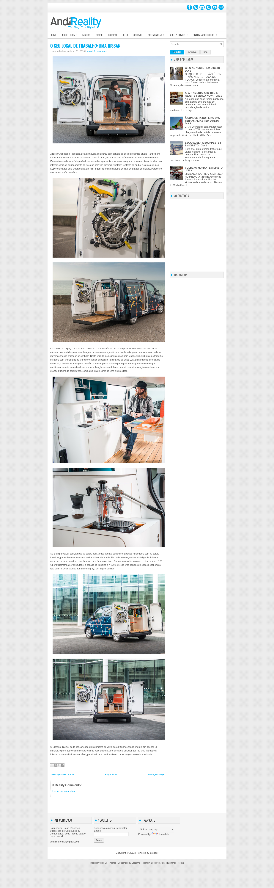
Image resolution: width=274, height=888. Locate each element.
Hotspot (112, 35)
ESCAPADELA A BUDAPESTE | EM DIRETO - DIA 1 (203, 144)
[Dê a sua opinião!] (55, 765)
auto (89, 51)
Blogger (154, 852)
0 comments (100, 51)
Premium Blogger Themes (154, 863)
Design (99, 35)
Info (205, 52)
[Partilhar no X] (59, 765)
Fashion (86, 35)
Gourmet (137, 35)
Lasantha (136, 863)
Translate (164, 834)
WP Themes (110, 863)
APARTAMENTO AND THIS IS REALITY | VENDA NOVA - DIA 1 (203, 94)
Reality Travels (179, 35)
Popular (177, 52)
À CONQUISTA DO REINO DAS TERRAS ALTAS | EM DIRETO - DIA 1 (203, 121)
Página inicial (111, 774)
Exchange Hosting (175, 863)
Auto (125, 35)
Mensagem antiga (156, 774)
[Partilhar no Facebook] (62, 765)
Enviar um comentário (64, 791)
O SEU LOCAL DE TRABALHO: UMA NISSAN (85, 45)
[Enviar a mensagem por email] (52, 765)
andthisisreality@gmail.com (65, 841)
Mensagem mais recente (62, 774)
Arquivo (192, 52)
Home (53, 35)
